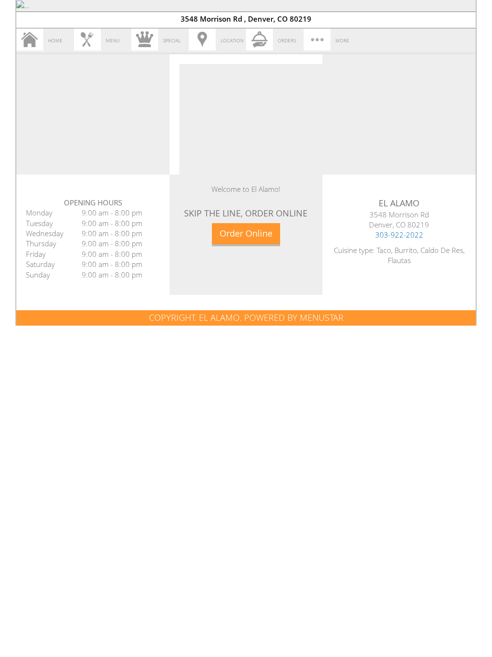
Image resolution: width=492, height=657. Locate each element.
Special (172, 40)
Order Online (246, 233)
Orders (287, 40)
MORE (342, 40)
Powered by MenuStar (294, 317)
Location (232, 40)
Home (55, 40)
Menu (113, 40)
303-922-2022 (399, 235)
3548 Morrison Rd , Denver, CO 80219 (246, 19)
